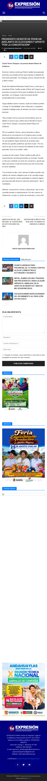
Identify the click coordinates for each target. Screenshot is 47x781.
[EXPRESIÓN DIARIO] (23, 5)
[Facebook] (17, 765)
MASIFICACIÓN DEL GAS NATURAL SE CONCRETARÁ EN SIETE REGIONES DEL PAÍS (12, 222)
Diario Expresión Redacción (13, 48)
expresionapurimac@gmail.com (28, 759)
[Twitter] (23, 765)
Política (10, 35)
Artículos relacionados (11, 259)
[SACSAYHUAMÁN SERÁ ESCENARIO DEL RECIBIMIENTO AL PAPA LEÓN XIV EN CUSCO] (7, 296)
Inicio (2, 18)
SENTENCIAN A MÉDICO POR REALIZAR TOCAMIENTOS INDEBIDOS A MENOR (34, 221)
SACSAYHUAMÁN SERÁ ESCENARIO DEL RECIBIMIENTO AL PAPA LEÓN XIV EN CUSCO (29, 296)
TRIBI (29, 778)
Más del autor (26, 259)
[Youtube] (29, 765)
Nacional (9, 18)
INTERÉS (5, 270)
